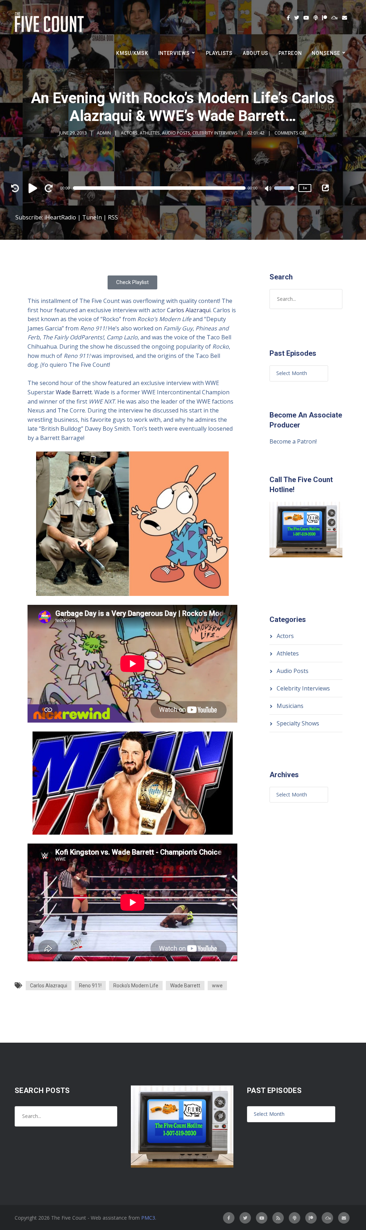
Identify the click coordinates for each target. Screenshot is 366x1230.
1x (305, 188)
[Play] (34, 188)
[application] (162, 188)
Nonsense (326, 53)
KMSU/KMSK (132, 53)
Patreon (290, 53)
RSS (113, 217)
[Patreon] (324, 18)
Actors (129, 133)
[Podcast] (315, 18)
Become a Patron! (293, 441)
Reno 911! (90, 985)
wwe (217, 985)
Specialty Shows (298, 723)
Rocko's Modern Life (135, 985)
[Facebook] (288, 18)
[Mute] (268, 189)
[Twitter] (296, 18)
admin (104, 133)
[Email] (344, 18)
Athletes (149, 133)
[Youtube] (306, 18)
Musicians (290, 706)
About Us (255, 53)
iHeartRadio (60, 217)
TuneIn (92, 217)
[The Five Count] (50, 22)
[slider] (284, 192)
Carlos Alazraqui (189, 310)
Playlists (219, 53)
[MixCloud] (334, 18)
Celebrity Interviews (214, 133)
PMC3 (148, 1217)
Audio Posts (176, 133)
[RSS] (278, 1218)
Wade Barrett (74, 392)
